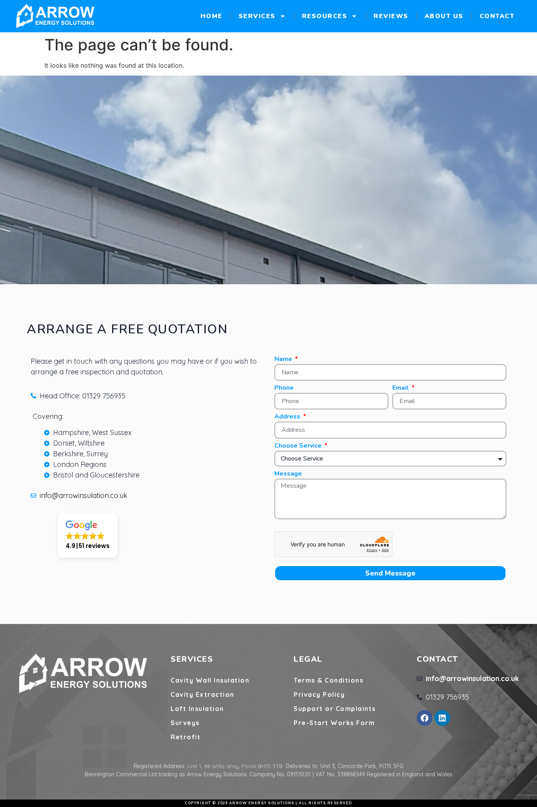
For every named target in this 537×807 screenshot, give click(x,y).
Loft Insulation (197, 709)
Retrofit (185, 737)
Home (211, 16)
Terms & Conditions (328, 680)
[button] (88, 535)
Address (288, 417)
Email (401, 388)
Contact (497, 16)
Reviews (390, 16)
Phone (284, 388)
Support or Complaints (335, 709)
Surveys (185, 723)
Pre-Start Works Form (334, 723)
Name (284, 359)
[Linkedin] (442, 718)
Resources (325, 16)
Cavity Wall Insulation (210, 680)
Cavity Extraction (202, 694)
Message (288, 474)
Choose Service (298, 446)
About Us (444, 16)
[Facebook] (424, 718)
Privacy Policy (319, 694)
